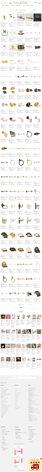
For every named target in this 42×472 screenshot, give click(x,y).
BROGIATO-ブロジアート (31, 390)
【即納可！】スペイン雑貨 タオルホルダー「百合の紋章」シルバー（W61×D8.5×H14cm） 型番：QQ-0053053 (29, 39)
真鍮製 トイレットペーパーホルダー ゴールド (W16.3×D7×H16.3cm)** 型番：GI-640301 (4, 270)
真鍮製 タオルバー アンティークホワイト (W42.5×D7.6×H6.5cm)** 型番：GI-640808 (13, 82)
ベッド (16, 403)
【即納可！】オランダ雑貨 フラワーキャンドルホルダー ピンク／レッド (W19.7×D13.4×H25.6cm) (18, 321)
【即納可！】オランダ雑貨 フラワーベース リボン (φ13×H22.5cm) (23, 321)
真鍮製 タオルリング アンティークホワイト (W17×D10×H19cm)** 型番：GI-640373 (13, 168)
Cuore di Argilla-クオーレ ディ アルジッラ (33, 395)
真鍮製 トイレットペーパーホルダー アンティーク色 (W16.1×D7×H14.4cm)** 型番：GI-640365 (4, 212)
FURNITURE (18, 5)
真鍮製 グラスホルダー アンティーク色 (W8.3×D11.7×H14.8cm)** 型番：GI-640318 (37, 212)
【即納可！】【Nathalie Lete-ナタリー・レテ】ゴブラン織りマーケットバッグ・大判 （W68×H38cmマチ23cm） (33, 364)
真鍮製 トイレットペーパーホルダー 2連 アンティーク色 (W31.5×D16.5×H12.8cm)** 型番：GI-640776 (37, 96)
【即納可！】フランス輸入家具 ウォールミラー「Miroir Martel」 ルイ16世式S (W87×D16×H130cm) (13, 364)
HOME (3, 5)
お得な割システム (4, 439)
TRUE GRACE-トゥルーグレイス (32, 418)
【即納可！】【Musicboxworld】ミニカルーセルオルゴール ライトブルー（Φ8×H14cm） (39, 321)
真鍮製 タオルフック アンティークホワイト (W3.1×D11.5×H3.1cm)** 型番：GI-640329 (13, 212)
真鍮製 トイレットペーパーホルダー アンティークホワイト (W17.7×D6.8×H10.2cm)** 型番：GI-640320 (21, 241)
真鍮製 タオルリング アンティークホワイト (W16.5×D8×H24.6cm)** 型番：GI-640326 (37, 270)
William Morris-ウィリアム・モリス (32, 419)
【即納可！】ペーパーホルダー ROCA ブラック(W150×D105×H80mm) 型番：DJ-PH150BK (20, 53)
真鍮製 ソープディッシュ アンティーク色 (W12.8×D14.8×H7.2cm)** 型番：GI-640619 (13, 125)
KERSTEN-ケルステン (31, 407)
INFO (31, 5)
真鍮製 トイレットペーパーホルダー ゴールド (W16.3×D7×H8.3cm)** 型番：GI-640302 (21, 256)
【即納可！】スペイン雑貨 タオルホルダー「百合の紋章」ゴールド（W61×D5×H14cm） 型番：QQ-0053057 (37, 39)
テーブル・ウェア (3, 400)
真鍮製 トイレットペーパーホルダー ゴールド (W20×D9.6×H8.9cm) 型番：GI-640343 (4, 154)
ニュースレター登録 (4, 434)
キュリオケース (17, 400)
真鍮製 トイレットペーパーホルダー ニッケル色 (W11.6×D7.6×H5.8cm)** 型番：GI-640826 (12, 140)
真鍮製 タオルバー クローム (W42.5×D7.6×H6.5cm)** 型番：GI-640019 (28, 82)
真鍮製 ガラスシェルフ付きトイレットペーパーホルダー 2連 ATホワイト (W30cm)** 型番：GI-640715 (29, 53)
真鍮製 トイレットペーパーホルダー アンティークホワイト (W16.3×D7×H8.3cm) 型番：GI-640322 (4, 256)
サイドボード (16, 398)
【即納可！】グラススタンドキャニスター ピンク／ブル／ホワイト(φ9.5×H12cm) (28, 364)
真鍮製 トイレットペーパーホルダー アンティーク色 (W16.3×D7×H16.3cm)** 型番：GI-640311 (37, 256)
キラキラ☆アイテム (3, 391)
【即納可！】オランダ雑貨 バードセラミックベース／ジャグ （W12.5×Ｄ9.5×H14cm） (8, 364)
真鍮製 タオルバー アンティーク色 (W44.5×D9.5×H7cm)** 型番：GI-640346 (4, 168)
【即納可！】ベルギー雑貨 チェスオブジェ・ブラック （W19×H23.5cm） (39, 336)
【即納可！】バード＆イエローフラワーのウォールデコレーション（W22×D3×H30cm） (3, 364)
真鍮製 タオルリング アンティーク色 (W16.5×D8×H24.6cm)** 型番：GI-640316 (4, 285)
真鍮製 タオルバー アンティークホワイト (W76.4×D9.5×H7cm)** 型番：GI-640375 (13, 154)
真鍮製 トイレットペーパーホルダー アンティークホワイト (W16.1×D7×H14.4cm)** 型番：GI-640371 (37, 197)
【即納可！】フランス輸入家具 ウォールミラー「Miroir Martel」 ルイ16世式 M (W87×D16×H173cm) (18, 364)
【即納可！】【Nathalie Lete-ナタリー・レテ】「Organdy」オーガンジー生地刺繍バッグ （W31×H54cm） (8, 337)
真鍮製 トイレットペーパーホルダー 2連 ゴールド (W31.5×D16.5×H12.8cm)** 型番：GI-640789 (12, 111)
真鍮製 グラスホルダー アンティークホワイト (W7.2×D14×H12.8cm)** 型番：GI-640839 (21, 125)
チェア (16, 389)
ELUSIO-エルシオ (30, 398)
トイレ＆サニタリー (3, 404)
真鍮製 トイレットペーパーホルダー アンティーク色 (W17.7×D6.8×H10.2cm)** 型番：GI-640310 (29, 241)
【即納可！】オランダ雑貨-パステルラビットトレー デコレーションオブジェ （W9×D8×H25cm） (28, 351)
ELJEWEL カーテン (4, 449)
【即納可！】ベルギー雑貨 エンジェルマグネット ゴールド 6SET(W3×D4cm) (3, 350)
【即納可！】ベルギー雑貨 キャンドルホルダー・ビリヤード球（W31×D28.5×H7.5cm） (3, 321)
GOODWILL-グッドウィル (31, 400)
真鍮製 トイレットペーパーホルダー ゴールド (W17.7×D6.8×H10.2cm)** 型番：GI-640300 (37, 241)
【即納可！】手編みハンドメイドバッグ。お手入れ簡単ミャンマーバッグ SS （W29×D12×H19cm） (39, 364)
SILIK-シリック (30, 414)
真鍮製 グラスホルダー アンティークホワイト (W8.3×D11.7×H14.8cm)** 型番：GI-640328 (29, 212)
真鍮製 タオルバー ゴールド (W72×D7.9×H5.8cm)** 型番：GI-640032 (4, 82)
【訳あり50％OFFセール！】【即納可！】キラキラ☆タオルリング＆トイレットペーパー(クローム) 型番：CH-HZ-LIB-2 (12, 23)
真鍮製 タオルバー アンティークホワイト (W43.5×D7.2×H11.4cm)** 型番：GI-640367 (21, 197)
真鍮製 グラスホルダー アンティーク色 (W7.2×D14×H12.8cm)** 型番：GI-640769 (29, 125)
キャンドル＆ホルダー (4, 390)
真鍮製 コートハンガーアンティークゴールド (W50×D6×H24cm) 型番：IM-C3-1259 (21, 23)
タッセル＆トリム (3, 412)
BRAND (27, 5)
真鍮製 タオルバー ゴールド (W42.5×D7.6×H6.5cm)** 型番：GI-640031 (37, 82)
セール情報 (3, 437)
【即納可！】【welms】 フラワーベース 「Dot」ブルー (23, 363)
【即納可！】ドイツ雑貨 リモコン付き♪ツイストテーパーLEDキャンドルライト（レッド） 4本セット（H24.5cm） (8, 322)
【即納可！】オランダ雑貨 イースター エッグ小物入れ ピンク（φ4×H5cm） (39, 350)
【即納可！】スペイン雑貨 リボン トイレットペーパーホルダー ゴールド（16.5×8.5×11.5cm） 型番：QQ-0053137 (21, 39)
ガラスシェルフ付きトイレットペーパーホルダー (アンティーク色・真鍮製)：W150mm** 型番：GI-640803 (29, 299)
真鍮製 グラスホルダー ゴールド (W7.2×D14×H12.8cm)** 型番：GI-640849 (4, 140)
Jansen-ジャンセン (30, 403)
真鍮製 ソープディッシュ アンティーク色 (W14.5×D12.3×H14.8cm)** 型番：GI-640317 (21, 226)
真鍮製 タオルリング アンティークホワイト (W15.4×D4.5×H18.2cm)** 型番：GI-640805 (29, 68)
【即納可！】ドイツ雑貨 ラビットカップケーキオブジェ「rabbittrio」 (33, 336)
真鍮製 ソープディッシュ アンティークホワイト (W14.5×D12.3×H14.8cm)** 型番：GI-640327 (13, 226)
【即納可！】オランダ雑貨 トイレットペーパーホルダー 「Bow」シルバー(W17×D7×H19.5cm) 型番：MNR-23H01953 (37, 23)
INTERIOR (7, 5)
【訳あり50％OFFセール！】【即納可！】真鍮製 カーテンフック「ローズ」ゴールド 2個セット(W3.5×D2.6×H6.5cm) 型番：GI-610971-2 (4, 24)
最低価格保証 (3, 442)
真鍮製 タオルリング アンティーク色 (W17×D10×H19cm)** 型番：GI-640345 (21, 168)
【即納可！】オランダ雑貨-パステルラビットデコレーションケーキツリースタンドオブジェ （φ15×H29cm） (18, 351)
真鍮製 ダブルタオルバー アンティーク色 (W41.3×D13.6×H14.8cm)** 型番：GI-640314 (29, 285)
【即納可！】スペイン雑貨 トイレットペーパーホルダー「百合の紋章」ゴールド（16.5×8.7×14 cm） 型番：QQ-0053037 (12, 53)
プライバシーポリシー (5, 445)
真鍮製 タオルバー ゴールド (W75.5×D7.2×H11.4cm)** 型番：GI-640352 (28, 183)
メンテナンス (4, 450)
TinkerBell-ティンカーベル (31, 415)
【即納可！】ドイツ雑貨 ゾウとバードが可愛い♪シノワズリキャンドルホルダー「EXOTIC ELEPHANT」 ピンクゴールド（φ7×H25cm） (13, 323)
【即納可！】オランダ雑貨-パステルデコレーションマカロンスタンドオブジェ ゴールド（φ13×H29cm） (23, 351)
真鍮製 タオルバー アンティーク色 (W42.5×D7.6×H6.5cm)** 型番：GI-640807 (21, 82)
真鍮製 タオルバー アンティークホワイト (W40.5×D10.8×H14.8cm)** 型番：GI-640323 (4, 299)
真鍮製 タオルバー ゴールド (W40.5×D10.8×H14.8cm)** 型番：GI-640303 (20, 299)
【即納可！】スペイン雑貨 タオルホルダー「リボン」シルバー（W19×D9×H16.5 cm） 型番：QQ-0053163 (4, 39)
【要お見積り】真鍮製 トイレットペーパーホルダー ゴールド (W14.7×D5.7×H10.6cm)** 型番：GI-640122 (12, 68)
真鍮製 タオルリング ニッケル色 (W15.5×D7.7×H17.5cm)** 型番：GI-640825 (28, 140)
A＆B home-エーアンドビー (32, 389)
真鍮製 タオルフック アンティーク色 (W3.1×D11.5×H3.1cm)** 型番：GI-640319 (21, 212)
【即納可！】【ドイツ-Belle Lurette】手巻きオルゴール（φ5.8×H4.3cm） (3, 336)
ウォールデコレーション (4, 407)
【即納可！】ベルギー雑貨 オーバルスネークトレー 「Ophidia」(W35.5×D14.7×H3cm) (33, 351)
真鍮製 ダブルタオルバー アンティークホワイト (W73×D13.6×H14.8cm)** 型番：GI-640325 (13, 270)
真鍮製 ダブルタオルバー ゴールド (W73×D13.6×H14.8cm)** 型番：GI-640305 (29, 270)
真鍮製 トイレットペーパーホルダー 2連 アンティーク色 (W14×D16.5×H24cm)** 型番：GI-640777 (4, 96)
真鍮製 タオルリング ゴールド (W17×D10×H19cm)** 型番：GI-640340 (28, 168)
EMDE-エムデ (30, 399)
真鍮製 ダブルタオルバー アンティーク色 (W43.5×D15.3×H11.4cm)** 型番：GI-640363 (4, 197)
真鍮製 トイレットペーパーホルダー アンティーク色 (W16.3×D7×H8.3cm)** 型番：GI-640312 (12, 256)
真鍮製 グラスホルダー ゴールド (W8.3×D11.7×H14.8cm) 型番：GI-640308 (4, 226)
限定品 (2, 416)
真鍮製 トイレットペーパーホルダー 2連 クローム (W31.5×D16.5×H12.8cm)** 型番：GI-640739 (4, 111)
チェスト (16, 404)
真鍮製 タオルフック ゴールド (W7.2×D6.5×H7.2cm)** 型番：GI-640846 (37, 111)
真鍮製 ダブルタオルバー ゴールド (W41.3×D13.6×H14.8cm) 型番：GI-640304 (21, 285)
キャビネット (16, 399)
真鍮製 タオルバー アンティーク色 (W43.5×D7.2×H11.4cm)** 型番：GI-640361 (29, 197)
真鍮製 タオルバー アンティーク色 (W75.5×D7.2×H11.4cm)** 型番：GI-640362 (21, 183)
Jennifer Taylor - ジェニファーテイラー (33, 404)
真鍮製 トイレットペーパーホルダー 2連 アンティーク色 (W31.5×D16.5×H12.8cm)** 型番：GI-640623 (29, 96)
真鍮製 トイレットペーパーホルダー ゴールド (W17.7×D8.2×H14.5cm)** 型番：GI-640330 (12, 241)
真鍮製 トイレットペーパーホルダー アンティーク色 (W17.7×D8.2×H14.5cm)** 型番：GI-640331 (4, 241)
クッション (2, 403)
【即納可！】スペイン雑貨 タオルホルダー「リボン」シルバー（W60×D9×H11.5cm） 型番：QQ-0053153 (12, 39)
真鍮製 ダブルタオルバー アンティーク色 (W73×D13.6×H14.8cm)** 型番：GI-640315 (21, 270)
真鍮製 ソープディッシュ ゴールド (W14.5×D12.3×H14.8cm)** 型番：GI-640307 (29, 226)
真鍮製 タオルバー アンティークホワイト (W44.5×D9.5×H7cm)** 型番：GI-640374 (37, 154)
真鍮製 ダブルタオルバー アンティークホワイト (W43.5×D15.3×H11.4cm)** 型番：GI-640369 (37, 183)
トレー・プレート (3, 399)
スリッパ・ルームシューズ (4, 398)
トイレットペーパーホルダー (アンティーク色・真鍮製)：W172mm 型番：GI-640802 (37, 299)
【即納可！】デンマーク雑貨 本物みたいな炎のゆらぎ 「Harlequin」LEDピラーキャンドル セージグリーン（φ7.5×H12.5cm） (18, 337)
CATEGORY (12, 5)
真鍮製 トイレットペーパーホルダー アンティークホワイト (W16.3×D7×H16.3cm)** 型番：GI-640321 (29, 256)
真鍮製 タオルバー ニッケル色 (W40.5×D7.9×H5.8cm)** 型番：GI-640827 (20, 140)
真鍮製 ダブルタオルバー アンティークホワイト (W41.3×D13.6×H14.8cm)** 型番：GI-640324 (37, 285)
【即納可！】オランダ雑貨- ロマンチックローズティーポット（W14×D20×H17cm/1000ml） (8, 350)
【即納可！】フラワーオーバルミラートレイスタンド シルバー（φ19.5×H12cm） (28, 321)
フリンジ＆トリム (3, 413)
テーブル (16, 390)
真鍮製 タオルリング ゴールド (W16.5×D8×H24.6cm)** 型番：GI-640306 (12, 285)
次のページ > (31, 12)
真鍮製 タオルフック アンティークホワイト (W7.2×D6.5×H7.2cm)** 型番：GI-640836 (21, 111)
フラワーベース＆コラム (4, 409)
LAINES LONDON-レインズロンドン (33, 408)
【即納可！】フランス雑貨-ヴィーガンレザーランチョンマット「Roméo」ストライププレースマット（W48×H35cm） (13, 337)
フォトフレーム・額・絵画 (4, 389)
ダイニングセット (17, 394)
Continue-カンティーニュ (31, 391)
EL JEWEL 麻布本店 (17, 429)
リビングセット (17, 395)
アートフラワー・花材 (4, 408)
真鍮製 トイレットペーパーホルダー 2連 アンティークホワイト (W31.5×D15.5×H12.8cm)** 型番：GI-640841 (21, 96)
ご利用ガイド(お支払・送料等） (6, 431)
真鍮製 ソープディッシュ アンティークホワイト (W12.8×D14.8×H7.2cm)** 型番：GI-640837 (4, 125)
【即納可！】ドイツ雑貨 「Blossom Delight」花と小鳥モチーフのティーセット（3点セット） (28, 336)
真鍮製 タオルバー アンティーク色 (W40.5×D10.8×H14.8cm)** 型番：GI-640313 (13, 299)
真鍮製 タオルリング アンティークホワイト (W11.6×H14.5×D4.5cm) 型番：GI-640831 (4, 53)
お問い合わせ (31, 435)
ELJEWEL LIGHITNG (5, 448)
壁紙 (1, 417)
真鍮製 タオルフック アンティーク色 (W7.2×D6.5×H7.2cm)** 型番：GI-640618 (29, 111)
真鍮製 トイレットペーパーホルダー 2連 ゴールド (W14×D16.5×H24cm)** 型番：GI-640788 (12, 96)
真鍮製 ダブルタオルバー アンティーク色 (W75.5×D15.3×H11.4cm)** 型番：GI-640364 (4, 183)
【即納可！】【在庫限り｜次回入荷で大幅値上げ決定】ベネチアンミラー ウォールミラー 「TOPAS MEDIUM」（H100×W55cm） (33, 322)
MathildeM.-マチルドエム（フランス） (33, 409)
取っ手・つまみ (3, 395)
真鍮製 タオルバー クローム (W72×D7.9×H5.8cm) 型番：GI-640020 (37, 68)
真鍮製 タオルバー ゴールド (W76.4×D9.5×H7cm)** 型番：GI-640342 (28, 154)
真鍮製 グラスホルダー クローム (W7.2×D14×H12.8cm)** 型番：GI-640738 (37, 125)
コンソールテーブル (17, 407)
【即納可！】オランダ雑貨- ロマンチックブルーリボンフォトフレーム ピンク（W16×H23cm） (13, 351)
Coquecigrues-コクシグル (31, 394)
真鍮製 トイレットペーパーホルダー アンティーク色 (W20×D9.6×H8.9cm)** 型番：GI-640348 (37, 140)
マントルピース (17, 408)
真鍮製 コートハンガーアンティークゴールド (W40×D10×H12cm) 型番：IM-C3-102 (29, 23)
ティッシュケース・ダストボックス (5, 394)
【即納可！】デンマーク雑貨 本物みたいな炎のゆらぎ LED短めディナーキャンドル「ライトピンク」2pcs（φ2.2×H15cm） (23, 337)
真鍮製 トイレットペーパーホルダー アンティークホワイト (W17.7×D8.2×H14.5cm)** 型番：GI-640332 (37, 226)
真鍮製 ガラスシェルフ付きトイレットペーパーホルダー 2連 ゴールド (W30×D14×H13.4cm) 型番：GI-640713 (4, 68)
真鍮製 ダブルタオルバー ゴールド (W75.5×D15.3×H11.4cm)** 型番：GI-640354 (13, 183)
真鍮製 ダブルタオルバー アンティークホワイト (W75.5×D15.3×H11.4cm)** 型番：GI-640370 (37, 168)
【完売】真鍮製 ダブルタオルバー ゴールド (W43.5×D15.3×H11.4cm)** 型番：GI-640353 (12, 197)
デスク (16, 391)
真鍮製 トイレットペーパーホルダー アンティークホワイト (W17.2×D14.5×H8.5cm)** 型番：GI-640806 (21, 68)
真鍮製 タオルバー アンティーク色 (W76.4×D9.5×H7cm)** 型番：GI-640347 (21, 154)
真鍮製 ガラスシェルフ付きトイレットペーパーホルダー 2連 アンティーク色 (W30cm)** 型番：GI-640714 (37, 53)
